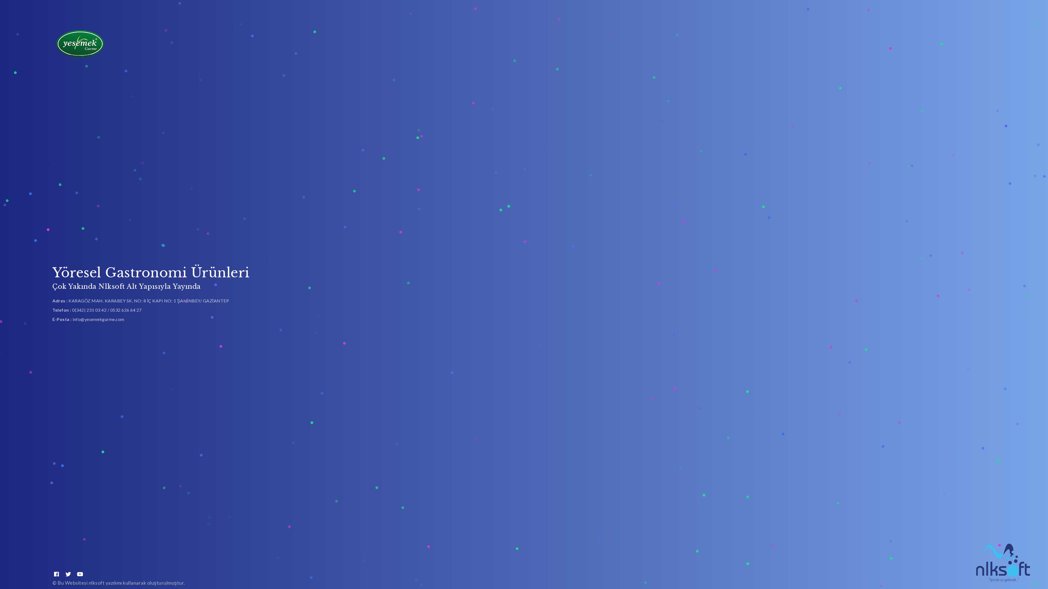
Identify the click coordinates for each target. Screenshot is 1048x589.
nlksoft (97, 583)
